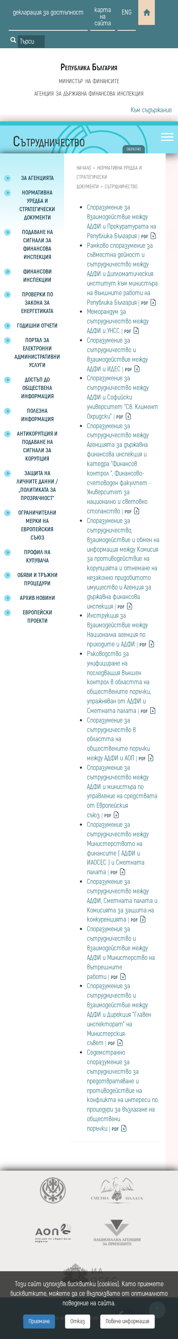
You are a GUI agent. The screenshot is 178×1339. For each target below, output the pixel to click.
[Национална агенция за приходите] (117, 1232)
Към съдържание (151, 110)
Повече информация (127, 1321)
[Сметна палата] (117, 1190)
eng (127, 12)
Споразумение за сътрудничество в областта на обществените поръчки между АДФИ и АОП (118, 739)
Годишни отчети (37, 325)
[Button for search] (13, 41)
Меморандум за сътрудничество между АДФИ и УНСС (118, 321)
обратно (134, 149)
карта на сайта (102, 16)
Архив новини (37, 598)
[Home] (146, 12)
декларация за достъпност (48, 12)
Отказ (77, 1321)
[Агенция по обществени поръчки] (53, 1232)
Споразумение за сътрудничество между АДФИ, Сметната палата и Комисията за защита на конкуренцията (122, 901)
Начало (84, 168)
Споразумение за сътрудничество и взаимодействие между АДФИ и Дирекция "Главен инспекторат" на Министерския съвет (119, 1014)
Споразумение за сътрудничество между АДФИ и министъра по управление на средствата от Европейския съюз (122, 791)
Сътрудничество (121, 187)
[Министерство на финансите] (53, 1190)
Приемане (39, 1321)
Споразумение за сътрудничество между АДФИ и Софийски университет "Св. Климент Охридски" (122, 397)
